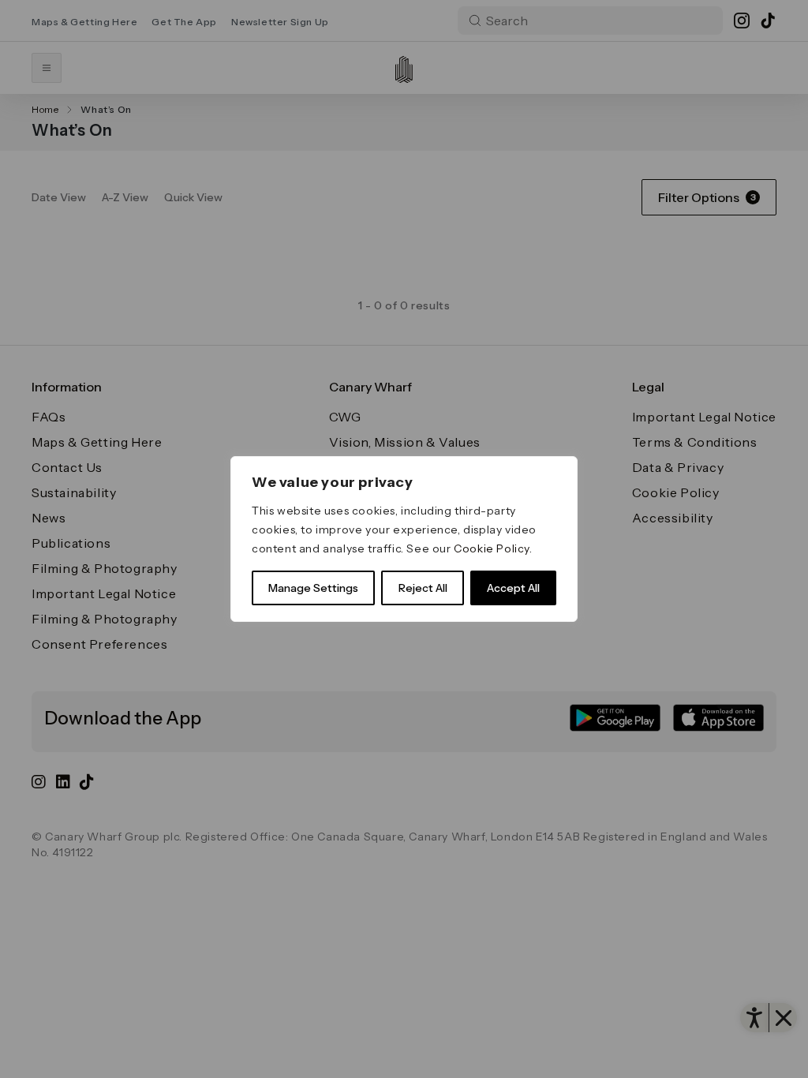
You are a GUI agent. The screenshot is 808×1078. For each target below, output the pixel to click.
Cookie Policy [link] (491, 548)
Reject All (422, 588)
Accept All (513, 588)
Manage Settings (313, 588)
